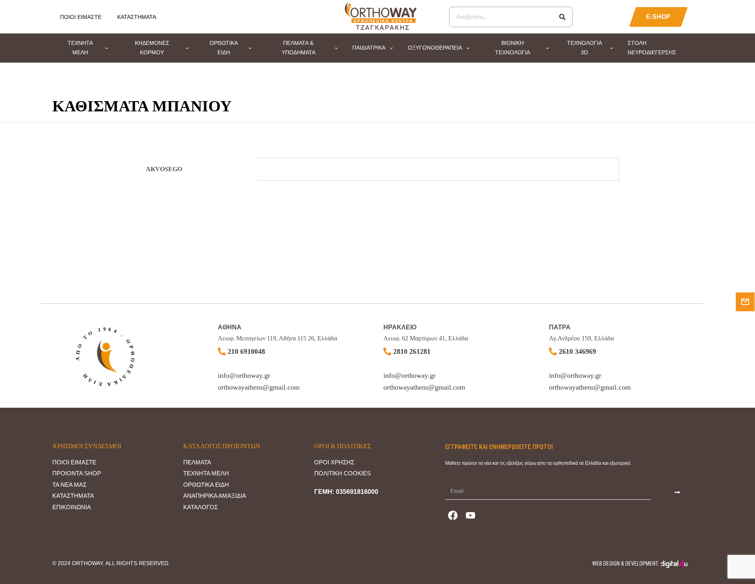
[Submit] (677, 492)
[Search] (562, 17)
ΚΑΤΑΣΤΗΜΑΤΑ (136, 17)
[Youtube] (471, 515)
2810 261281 (412, 351)
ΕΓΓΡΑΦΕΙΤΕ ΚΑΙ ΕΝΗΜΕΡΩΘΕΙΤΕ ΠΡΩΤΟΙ (499, 447)
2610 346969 (577, 351)
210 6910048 (246, 351)
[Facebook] (453, 515)
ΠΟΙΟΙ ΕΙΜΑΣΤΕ (80, 17)
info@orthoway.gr (244, 375)
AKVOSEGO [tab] (164, 169)
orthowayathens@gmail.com (259, 387)
